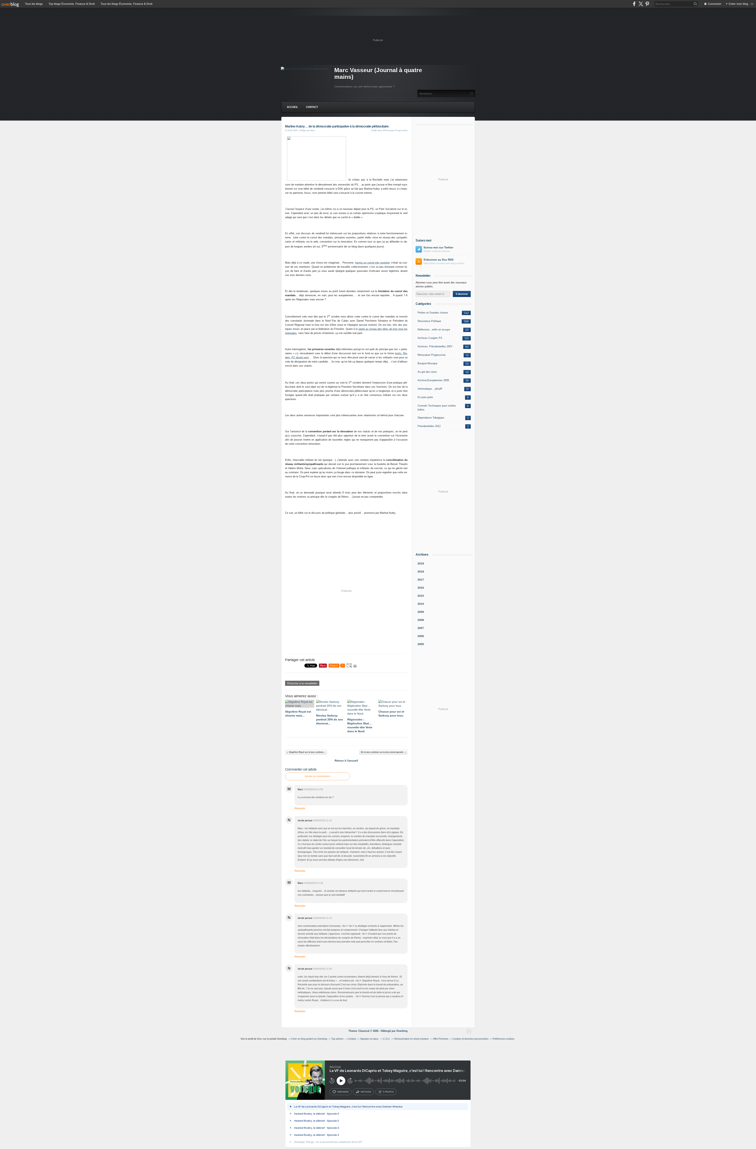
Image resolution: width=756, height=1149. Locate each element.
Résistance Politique (429, 321)
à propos (388, 1092)
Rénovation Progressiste (432, 354)
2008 (421, 620)
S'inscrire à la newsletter (302, 683)
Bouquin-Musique (427, 363)
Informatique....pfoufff (430, 388)
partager (366, 1092)
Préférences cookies (503, 1038)
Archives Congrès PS (430, 338)
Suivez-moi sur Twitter (438, 247)
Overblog (402, 1030)
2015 (421, 595)
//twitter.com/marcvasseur (436, 251)
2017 (421, 579)
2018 (421, 571)
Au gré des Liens (427, 371)
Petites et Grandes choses (433, 312)
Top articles (337, 1038)
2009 (421, 611)
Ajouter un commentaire (317, 776)
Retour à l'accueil (346, 760)
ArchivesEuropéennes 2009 (433, 380)
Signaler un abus (369, 1038)
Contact (312, 107)
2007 (421, 628)
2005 (421, 644)
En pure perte (425, 397)
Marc (259, 1038)
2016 (421, 587)
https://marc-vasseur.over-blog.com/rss (443, 263)
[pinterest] (647, 4)
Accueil (292, 107)
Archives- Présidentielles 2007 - (436, 346)
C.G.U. (386, 1038)
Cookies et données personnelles (470, 1038)
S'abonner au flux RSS (438, 259)
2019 (421, 563)
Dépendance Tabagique (431, 417)
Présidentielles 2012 (429, 426)
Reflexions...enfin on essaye (434, 329)
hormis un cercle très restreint (372, 262)
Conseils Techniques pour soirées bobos (437, 407)
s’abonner (343, 1092)
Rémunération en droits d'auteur (411, 1038)
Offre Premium (440, 1038)
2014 (421, 603)
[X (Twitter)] (640, 4)
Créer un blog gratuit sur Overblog (309, 1038)
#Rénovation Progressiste (395, 130)
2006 (421, 636)
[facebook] (634, 4)
